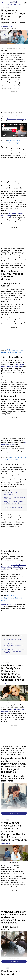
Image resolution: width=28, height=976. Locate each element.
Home (2, 7)
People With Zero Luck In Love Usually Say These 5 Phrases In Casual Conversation (14, 651)
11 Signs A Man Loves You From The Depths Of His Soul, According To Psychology (13, 507)
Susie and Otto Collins (8, 604)
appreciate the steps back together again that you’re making (13, 567)
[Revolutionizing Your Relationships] (14, 2)
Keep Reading (14, 813)
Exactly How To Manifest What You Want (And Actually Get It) (13, 502)
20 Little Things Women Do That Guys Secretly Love (14, 498)
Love (8, 7)
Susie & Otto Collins (6, 26)
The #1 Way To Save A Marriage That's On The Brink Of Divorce (11, 598)
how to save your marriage (16, 119)
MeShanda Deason (6, 843)
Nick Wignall (4, 683)
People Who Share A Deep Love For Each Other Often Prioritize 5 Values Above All (14, 645)
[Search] (22, 2)
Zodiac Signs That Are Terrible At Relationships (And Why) (13, 493)
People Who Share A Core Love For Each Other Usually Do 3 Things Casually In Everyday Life (13, 639)
